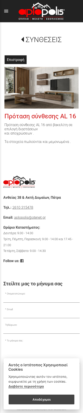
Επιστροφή (15, 60)
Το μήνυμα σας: (15, 340)
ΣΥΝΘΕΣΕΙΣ (44, 39)
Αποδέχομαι (42, 399)
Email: (10, 309)
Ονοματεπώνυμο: (16, 293)
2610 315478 (22, 207)
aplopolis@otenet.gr (30, 217)
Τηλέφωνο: (11, 324)
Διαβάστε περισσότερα (26, 386)
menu (6, 11)
